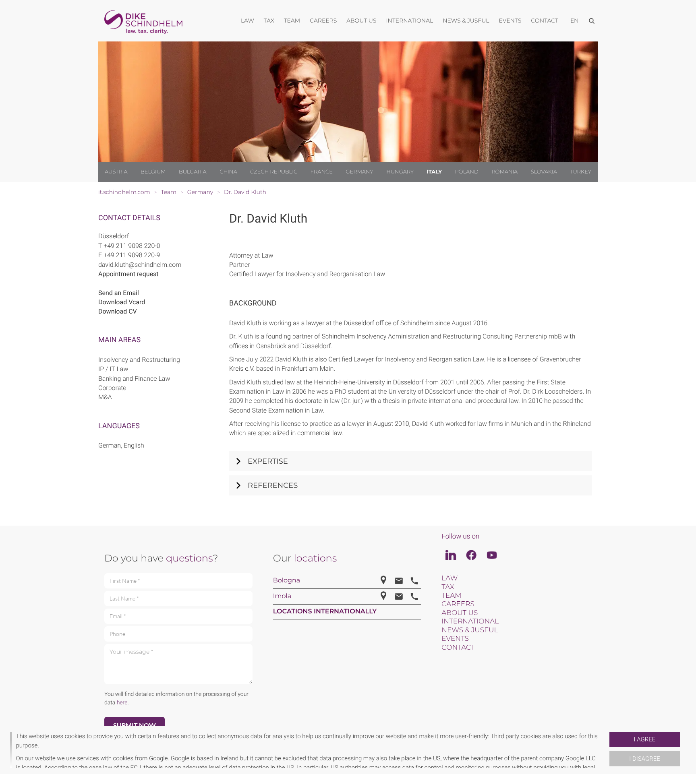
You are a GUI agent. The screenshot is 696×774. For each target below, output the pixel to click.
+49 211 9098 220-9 (132, 255)
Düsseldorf (113, 236)
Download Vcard (121, 302)
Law (449, 578)
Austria (116, 172)
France (322, 172)
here (122, 703)
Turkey (580, 172)
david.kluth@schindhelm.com (139, 264)
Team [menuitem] (292, 20)
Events (455, 639)
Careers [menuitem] (323, 20)
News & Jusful (469, 630)
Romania (504, 172)
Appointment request (128, 274)
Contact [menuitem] (544, 20)
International (470, 621)
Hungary (400, 172)
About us (459, 613)
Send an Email (118, 293)
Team (451, 596)
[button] (606, 750)
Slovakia (544, 172)
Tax (447, 587)
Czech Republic (273, 172)
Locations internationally (325, 611)
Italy (434, 172)
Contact (457, 648)
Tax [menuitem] (269, 20)
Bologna (286, 580)
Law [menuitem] (247, 20)
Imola (282, 596)
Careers (457, 604)
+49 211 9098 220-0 (132, 246)
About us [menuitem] (361, 20)
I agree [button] (645, 739)
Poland (466, 172)
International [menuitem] (409, 20)
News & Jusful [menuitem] (466, 20)
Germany (359, 172)
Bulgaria (193, 172)
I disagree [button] (644, 758)
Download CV (117, 311)
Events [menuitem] (510, 20)
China (228, 172)
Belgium (153, 172)
